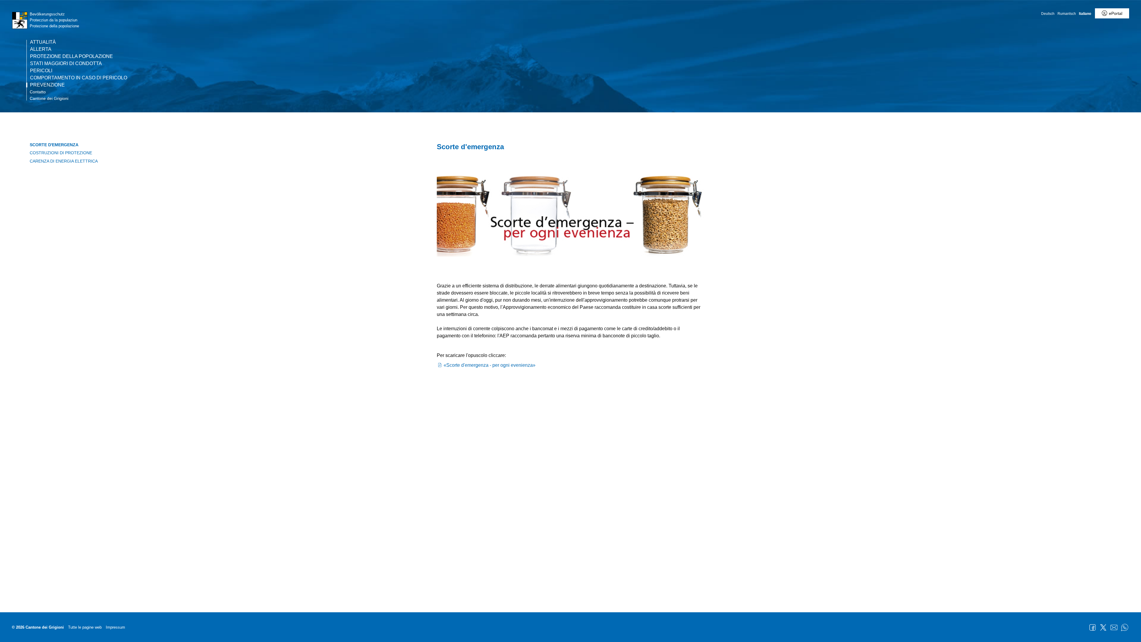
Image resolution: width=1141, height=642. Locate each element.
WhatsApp (1124, 627)
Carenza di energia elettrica (64, 161)
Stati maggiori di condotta (66, 63)
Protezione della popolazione (71, 56)
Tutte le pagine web (85, 627)
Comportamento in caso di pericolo (78, 77)
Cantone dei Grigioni (49, 98)
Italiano (1085, 14)
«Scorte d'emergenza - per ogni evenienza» (489, 365)
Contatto (38, 92)
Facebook (1092, 627)
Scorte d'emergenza (54, 144)
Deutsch (1048, 14)
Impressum (115, 627)
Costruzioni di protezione (61, 152)
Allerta (40, 49)
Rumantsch (1067, 14)
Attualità (43, 42)
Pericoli (41, 70)
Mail (1114, 627)
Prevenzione (47, 85)
